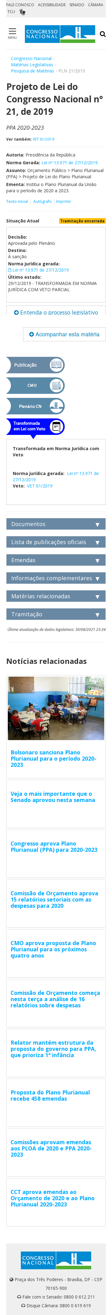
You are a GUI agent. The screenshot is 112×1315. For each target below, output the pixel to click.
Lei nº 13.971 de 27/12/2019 (69, 163)
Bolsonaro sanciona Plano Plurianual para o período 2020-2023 (53, 758)
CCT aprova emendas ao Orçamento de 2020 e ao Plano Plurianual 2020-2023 (53, 1198)
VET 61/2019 (43, 139)
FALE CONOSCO (20, 4)
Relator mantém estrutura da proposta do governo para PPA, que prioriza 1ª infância (53, 1049)
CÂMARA (95, 4)
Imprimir (63, 201)
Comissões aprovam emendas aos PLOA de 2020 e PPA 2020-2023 (51, 1148)
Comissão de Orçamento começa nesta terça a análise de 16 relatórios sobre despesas (55, 999)
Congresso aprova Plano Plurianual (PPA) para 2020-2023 (54, 846)
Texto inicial (17, 201)
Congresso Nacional (31, 58)
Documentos (28, 524)
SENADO (76, 4)
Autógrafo (42, 201)
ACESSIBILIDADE (52, 4)
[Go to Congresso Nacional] (60, 34)
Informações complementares (51, 578)
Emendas (23, 560)
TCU (11, 11)
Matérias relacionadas (40, 596)
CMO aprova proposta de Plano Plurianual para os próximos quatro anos (53, 949)
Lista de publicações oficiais (48, 542)
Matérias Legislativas (32, 65)
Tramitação (26, 614)
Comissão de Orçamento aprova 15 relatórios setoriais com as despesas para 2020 (54, 899)
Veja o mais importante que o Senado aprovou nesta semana (53, 797)
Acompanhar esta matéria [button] (67, 334)
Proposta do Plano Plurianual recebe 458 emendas (50, 1095)
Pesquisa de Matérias (32, 71)
